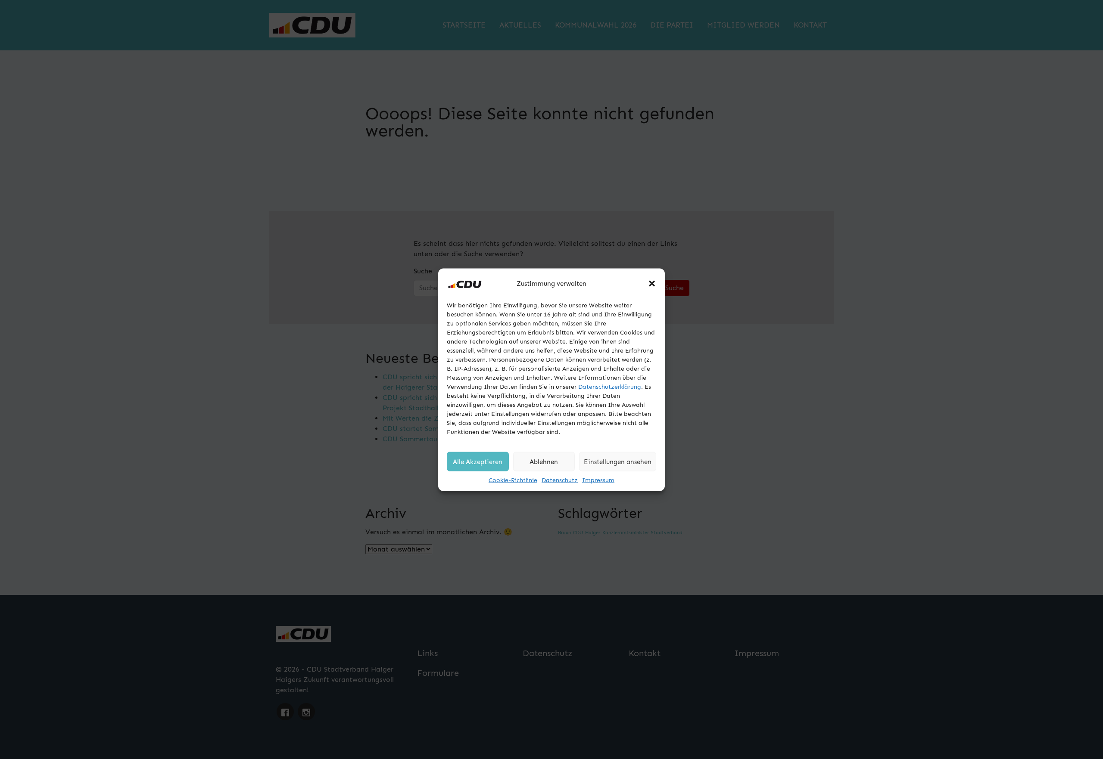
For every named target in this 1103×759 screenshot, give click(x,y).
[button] (652, 283)
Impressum (598, 479)
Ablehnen (544, 461)
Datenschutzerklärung (609, 386)
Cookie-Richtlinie (513, 479)
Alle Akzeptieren (477, 461)
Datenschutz (560, 479)
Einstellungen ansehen (617, 461)
